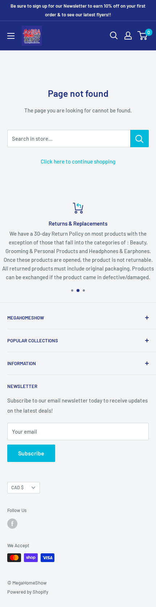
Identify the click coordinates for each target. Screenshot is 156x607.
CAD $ (17, 487)
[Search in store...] (139, 138)
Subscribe (31, 453)
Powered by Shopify (27, 592)
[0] (142, 35)
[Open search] (114, 36)
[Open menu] (11, 36)
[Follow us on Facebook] (12, 524)
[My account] (128, 36)
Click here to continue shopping (78, 161)
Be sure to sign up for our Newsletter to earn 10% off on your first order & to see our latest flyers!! (78, 10)
